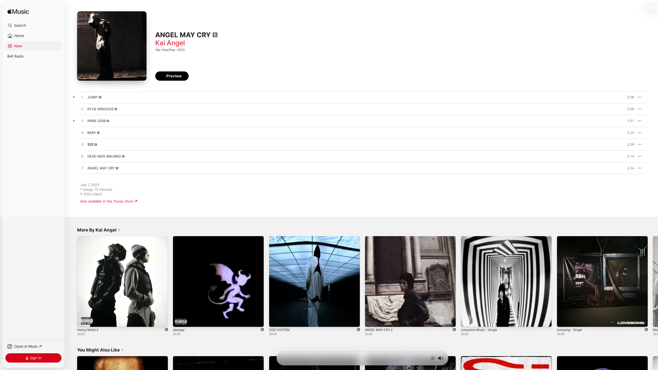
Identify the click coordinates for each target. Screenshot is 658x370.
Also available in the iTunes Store (106, 201)
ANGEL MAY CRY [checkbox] (101, 168)
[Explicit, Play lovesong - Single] (563, 320)
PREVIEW (628, 97)
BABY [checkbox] (91, 133)
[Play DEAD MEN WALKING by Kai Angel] (82, 156)
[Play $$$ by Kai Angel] (82, 144)
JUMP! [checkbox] (92, 97)
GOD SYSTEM (280, 238)
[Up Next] (432, 358)
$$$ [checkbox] (90, 144)
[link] (99, 230)
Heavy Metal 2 (88, 238)
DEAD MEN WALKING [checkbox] (104, 156)
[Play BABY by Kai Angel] (82, 133)
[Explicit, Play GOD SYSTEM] (275, 320)
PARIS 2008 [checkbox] (96, 121)
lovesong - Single (571, 238)
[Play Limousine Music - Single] (467, 320)
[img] (18, 12)
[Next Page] (652, 281)
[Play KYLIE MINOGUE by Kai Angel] (82, 109)
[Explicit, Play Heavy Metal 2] (83, 320)
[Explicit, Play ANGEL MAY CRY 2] (371, 320)
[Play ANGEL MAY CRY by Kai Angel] (82, 168)
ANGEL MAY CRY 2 (380, 238)
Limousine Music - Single (481, 238)
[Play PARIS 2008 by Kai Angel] (82, 121)
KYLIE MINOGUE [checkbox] (100, 109)
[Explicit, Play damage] (179, 320)
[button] (33, 25)
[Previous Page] (72, 281)
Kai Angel (170, 43)
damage (179, 238)
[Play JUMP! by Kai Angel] (82, 97)
